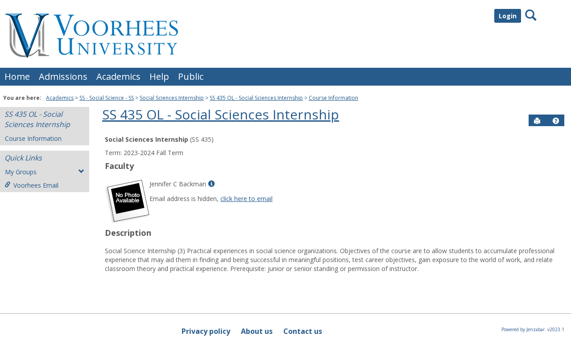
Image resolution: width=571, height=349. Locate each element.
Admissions (63, 76)
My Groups (21, 172)
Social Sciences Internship (172, 98)
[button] (555, 121)
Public (190, 76)
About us (257, 331)
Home (17, 76)
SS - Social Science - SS (106, 98)
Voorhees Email (35, 185)
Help (159, 76)
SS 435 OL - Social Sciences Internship (256, 98)
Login (508, 16)
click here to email (246, 198)
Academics (118, 76)
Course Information (333, 98)
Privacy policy (206, 331)
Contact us (302, 331)
